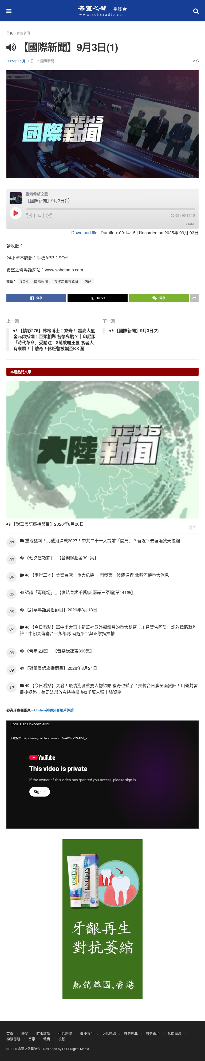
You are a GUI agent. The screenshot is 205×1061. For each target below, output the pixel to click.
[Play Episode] (15, 213)
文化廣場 (109, 1033)
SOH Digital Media (75, 1048)
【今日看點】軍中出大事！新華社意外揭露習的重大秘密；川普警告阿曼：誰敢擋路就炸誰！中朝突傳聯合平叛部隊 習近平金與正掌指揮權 (108, 630)
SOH (24, 281)
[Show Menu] (8, 10)
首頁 (9, 33)
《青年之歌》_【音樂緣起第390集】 (59, 651)
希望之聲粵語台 (66, 281)
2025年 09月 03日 (20, 60)
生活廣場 (65, 1033)
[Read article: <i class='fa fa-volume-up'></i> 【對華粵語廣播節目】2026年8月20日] (102, 449)
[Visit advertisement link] (102, 919)
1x (39, 215)
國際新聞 (23, 33)
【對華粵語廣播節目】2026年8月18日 (60, 610)
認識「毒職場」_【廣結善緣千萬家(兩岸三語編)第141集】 (79, 592)
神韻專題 (13, 1038)
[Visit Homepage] (102, 10)
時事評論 (43, 1033)
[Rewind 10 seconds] (29, 216)
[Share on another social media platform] (194, 298)
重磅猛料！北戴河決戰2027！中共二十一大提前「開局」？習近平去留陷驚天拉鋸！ (104, 540)
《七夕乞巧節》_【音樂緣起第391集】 (61, 558)
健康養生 (87, 1033)
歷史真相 (153, 1033)
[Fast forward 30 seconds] (49, 216)
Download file (84, 232)
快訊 (88, 281)
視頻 (61, 1038)
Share (190, 224)
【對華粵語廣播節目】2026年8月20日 (47, 524)
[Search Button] (196, 10)
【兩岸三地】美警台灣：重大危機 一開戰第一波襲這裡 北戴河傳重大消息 (99, 575)
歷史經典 (131, 1033)
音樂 (31, 1038)
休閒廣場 (175, 1033)
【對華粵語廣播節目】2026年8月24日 (60, 668)
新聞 (24, 1033)
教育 (46, 1038)
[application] (102, 774)
